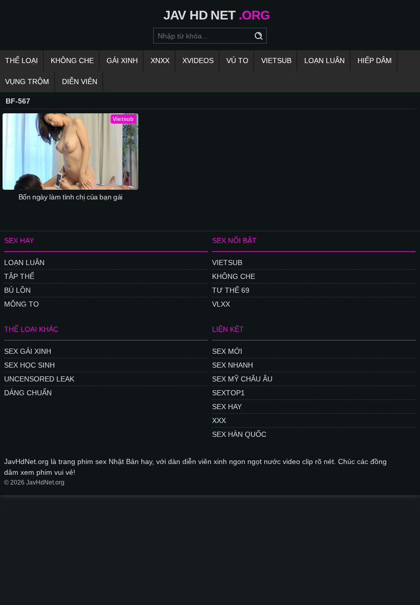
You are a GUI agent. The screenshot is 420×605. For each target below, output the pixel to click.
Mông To (21, 304)
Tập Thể (19, 276)
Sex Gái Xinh (27, 351)
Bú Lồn (17, 290)
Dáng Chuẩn (28, 393)
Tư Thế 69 (230, 290)
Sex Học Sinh (29, 365)
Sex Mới (227, 351)
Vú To (237, 60)
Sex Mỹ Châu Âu (242, 379)
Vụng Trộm (27, 81)
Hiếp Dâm (375, 60)
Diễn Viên (79, 81)
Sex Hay (227, 406)
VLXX (221, 304)
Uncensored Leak (39, 379)
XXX (219, 420)
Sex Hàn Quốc (239, 434)
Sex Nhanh (232, 365)
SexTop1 (228, 393)
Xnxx (160, 60)
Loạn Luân (324, 60)
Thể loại (21, 60)
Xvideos (198, 60)
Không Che (72, 60)
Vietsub (276, 60)
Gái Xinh (122, 60)
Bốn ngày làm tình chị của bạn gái (70, 197)
